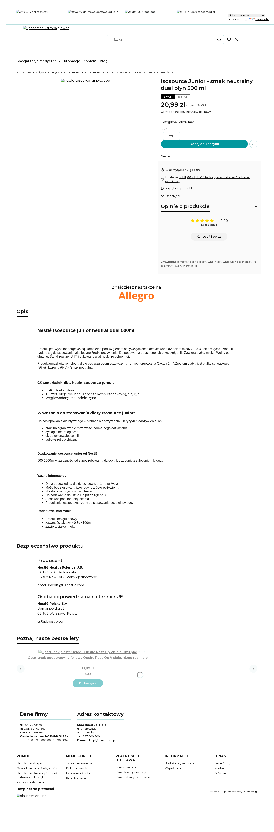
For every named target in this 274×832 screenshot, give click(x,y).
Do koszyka (87, 683)
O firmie (220, 773)
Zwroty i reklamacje (30, 782)
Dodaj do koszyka (204, 144)
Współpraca (173, 768)
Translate (262, 19)
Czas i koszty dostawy (131, 772)
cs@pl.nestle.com (51, 621)
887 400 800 (91, 736)
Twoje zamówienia (79, 763)
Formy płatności (127, 767)
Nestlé (165, 156)
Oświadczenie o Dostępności (37, 768)
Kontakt (220, 768)
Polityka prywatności (179, 763)
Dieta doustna (75, 72)
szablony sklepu (218, 791)
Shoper (251, 791)
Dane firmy (222, 763)
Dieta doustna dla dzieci (101, 72)
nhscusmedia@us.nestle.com (60, 585)
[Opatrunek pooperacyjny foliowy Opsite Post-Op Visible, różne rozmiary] (87, 652)
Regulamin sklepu (29, 763)
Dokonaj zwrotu (77, 768)
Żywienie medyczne (50, 72)
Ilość (164, 129)
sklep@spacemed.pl (102, 740)
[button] (219, 39)
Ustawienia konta (78, 773)
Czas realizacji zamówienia (134, 777)
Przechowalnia (76, 778)
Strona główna (25, 72)
